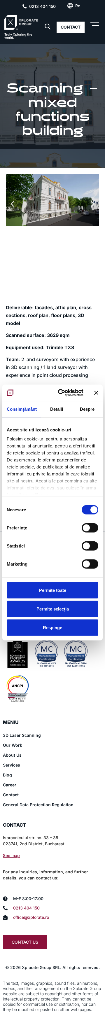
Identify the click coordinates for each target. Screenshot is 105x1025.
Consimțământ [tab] (22, 408)
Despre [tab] (87, 408)
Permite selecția (52, 608)
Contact (11, 794)
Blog (7, 774)
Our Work (12, 745)
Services (11, 764)
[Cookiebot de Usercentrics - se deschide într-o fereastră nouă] (61, 393)
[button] (12, 203)
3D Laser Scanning (22, 735)
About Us (12, 755)
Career (9, 784)
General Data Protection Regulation (38, 804)
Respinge (52, 627)
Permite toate (52, 589)
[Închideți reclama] (96, 393)
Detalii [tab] (56, 408)
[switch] (90, 527)
